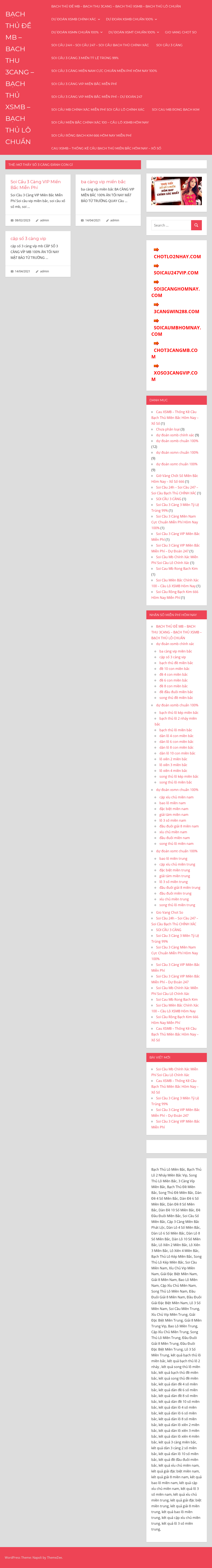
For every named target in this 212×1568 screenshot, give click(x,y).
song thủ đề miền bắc (176, 697)
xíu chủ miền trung (174, 899)
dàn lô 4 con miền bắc (176, 736)
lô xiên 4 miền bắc (173, 770)
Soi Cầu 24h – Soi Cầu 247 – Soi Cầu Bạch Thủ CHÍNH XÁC (100, 45)
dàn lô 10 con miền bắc (177, 753)
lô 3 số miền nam (172, 820)
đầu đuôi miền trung (175, 893)
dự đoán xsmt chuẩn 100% (131, 32)
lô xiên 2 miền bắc (173, 759)
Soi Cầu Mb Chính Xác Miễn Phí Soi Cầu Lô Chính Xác (98, 110)
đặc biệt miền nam (173, 808)
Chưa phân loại (168, 429)
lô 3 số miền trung (173, 881)
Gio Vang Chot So (181, 32)
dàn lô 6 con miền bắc (176, 741)
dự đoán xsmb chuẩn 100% (129, 19)
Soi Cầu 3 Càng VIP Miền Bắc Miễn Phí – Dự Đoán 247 (96, 97)
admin (44, 220)
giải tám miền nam (173, 814)
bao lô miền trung (173, 858)
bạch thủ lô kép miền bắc (179, 712)
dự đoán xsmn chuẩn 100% (75, 32)
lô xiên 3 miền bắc (173, 765)
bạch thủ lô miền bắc (175, 730)
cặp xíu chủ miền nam (176, 797)
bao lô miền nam (172, 803)
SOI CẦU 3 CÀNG (169, 45)
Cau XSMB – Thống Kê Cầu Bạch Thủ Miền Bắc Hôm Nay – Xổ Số (106, 148)
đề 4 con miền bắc (173, 674)
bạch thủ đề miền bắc (176, 663)
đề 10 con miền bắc (174, 668)
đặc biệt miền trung (174, 870)
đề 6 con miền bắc (173, 680)
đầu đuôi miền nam (174, 838)
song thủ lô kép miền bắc (179, 776)
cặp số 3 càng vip (28, 238)
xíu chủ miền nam (173, 832)
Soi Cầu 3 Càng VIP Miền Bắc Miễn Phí (84, 84)
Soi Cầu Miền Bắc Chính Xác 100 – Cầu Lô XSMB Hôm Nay (100, 122)
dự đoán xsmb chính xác (73, 19)
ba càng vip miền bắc (103, 181)
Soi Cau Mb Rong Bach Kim (175, 110)
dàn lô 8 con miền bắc (176, 747)
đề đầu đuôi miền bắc (176, 692)
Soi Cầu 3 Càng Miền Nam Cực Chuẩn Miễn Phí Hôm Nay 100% (104, 71)
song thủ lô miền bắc (175, 782)
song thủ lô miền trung (177, 905)
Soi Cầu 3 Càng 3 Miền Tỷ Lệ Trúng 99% (84, 58)
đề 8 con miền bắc (173, 686)
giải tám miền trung (174, 876)
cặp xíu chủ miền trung (177, 864)
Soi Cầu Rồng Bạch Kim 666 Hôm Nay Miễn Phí (91, 135)
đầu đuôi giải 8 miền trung (179, 887)
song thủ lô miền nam (176, 843)
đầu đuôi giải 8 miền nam (179, 826)
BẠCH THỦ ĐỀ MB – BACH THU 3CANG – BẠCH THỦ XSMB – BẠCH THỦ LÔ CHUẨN (116, 6)
